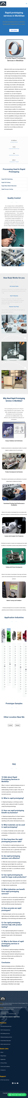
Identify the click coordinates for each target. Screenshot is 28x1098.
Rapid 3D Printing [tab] (6, 182)
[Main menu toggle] (26, 3)
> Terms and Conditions (5, 1066)
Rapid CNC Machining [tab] (7, 179)
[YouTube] (17, 1083)
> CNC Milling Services (5, 1033)
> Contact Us (3, 1070)
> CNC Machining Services (5, 1026)
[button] (17, 1094)
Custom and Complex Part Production (14, 536)
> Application (3, 1059)
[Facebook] (13, 1083)
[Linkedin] (15, 1083)
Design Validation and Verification (14, 440)
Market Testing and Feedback (14, 600)
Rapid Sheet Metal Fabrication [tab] (9, 185)
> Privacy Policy (3, 1062)
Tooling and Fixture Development (14, 567)
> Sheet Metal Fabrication (5, 1040)
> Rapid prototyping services (6, 1037)
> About (1, 1052)
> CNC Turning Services (5, 1030)
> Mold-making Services (5, 1044)
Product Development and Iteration (14, 472)
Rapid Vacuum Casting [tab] (7, 189)
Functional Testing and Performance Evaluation (14, 504)
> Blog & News (3, 1055)
